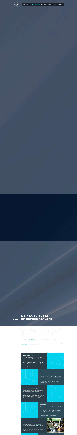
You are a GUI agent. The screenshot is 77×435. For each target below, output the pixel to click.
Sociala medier (25, 4)
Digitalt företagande (52, 4)
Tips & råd (60, 4)
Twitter (37, 424)
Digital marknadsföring (34, 4)
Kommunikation (43, 4)
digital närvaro (31, 339)
